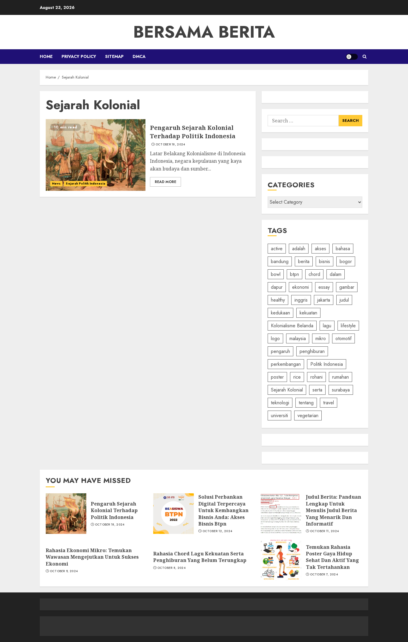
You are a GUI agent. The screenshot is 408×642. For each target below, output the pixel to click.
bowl (275, 274)
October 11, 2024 (324, 531)
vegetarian (307, 415)
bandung (280, 261)
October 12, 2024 (217, 531)
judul (344, 300)
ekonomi (300, 287)
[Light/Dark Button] (352, 57)
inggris (301, 300)
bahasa (343, 248)
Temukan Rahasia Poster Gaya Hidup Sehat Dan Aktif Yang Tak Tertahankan (332, 557)
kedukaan (280, 312)
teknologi (280, 402)
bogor (346, 261)
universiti (279, 415)
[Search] (364, 56)
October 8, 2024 (171, 568)
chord (314, 274)
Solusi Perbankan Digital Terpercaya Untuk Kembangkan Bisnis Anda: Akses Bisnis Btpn (223, 510)
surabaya (341, 389)
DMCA (139, 56)
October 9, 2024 (64, 571)
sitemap (114, 56)
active (277, 248)
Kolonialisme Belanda (292, 325)
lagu (327, 325)
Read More (165, 182)
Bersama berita (204, 32)
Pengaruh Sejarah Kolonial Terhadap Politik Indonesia (192, 132)
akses (320, 248)
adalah (298, 248)
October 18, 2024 (170, 144)
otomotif (343, 338)
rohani (316, 377)
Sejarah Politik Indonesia (85, 183)
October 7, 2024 (324, 574)
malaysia (297, 338)
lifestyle (348, 325)
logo (275, 338)
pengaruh (280, 351)
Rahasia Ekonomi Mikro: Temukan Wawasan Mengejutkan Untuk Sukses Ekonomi (92, 557)
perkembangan (286, 364)
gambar (346, 287)
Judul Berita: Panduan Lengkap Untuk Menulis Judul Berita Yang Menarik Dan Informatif (333, 510)
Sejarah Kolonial (287, 389)
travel (328, 402)
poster (277, 377)
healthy (278, 300)
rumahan (340, 377)
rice (297, 377)
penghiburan (312, 351)
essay (324, 287)
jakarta (323, 300)
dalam (335, 274)
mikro (320, 338)
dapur (277, 287)
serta (317, 389)
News (56, 183)
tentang (306, 402)
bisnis (324, 261)
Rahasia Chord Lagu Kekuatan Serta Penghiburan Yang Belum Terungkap (199, 556)
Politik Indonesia (326, 364)
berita (303, 261)
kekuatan (308, 312)
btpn (294, 274)
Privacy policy (79, 56)
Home (46, 56)
